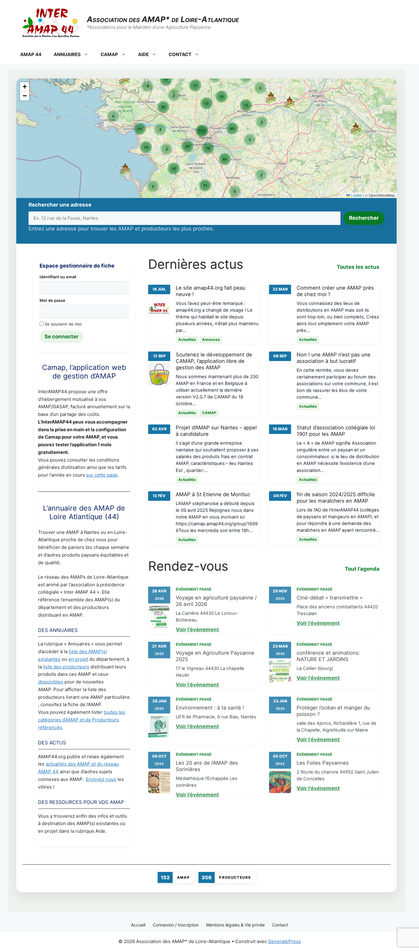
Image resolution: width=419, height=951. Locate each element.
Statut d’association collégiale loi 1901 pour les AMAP (336, 430)
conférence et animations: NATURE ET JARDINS (328, 656)
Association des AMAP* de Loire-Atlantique (163, 19)
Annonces (211, 339)
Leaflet (356, 195)
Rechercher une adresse (60, 205)
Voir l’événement (197, 629)
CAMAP (109, 54)
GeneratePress (284, 941)
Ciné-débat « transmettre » (330, 598)
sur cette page (101, 475)
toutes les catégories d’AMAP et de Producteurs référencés (81, 719)
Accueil (138, 924)
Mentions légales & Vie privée (235, 924)
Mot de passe (52, 300)
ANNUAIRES (67, 54)
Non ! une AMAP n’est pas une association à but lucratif (334, 358)
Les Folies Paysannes (323, 763)
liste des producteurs (66, 667)
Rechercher (364, 218)
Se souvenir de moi (63, 323)
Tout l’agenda (362, 569)
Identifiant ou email (58, 276)
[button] (356, 128)
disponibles (50, 682)
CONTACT (180, 54)
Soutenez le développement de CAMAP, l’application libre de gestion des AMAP (214, 361)
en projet (78, 659)
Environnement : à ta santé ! (210, 708)
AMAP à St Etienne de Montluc (213, 494)
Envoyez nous (101, 779)
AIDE (143, 54)
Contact (280, 924)
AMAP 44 (30, 54)
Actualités (187, 339)
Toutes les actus (358, 267)
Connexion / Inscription (176, 924)
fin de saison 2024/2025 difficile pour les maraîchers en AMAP (336, 497)
